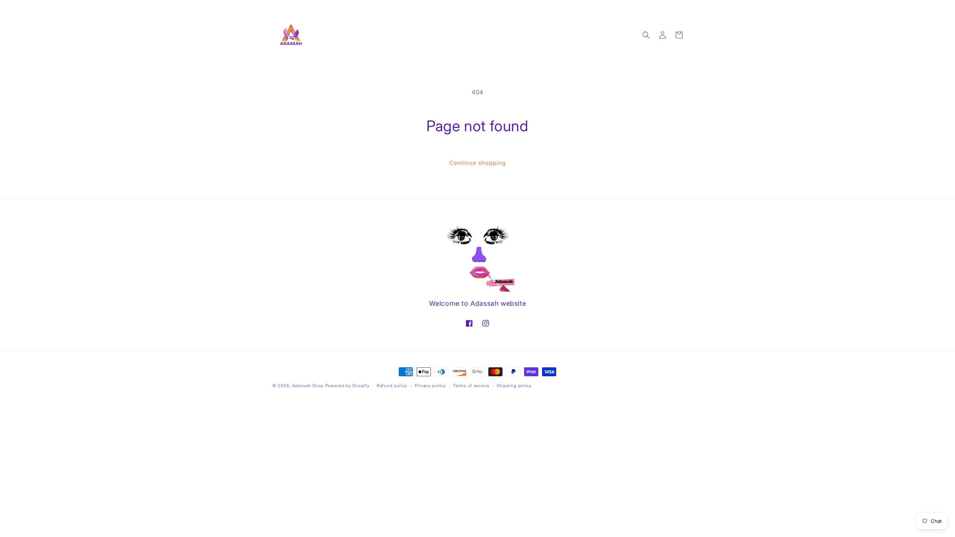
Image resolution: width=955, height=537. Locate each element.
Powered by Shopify (347, 385)
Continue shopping (477, 162)
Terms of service (471, 385)
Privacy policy (430, 385)
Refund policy (392, 385)
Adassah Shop (308, 385)
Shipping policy (514, 385)
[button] (646, 35)
